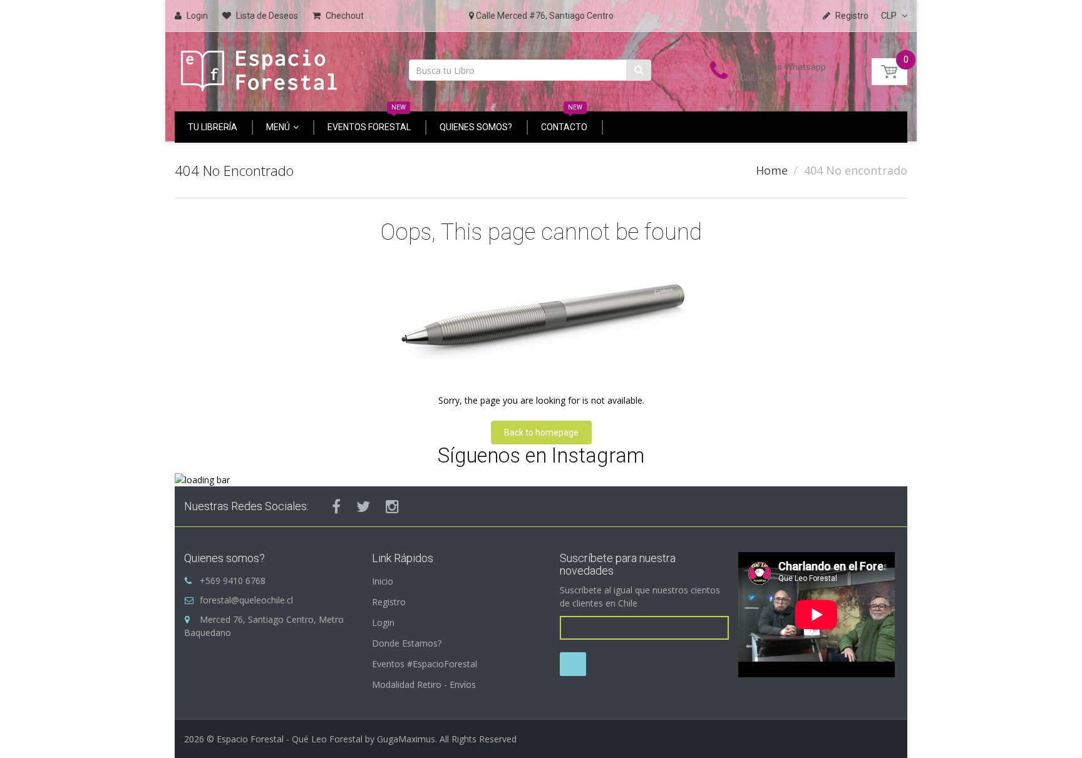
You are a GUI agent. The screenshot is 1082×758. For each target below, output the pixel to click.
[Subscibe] (573, 664)
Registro (389, 602)
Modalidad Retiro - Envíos (424, 684)
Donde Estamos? (406, 643)
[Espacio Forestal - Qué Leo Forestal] (259, 67)
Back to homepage (541, 433)
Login (383, 622)
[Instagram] (392, 506)
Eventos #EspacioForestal (424, 664)
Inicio (382, 581)
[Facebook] (336, 506)
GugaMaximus (406, 739)
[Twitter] (363, 506)
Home (772, 170)
